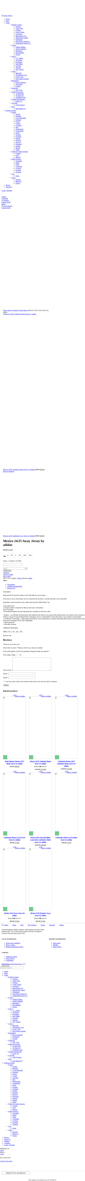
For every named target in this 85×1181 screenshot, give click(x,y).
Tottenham (15, 992)
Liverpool (15, 986)
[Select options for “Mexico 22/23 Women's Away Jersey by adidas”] (31, 909)
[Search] (82, 968)
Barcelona (15, 1003)
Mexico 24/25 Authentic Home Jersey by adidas (19, 469)
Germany (15, 1078)
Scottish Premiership (15, 1052)
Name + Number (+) (12, 561)
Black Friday (57, 947)
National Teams (18, 310)
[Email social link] (8, 13)
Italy (13, 1080)
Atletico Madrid (17, 1001)
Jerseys (10, 310)
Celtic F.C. (15, 1053)
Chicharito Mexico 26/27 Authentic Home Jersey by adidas (66, 763)
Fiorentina (15, 1014)
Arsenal (15, 979)
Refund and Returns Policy (14, 947)
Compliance (10, 960)
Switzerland (16, 1083)
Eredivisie (11, 1040)
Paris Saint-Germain (19, 1031)
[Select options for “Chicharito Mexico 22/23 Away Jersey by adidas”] (5, 833)
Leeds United (16, 984)
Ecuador (15, 1122)
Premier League (13, 977)
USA (14, 1108)
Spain (14, 1085)
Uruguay (15, 1124)
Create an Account (6, 1161)
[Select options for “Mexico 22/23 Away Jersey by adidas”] (5, 909)
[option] (7, 555)
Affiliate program (11, 957)
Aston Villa (16, 981)
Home (5, 310)
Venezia (15, 1020)
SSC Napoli (16, 1022)
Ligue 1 (10, 1024)
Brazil (14, 1115)
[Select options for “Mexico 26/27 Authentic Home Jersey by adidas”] (31, 757)
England (15, 1072)
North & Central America (16, 1104)
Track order (56, 943)
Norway (15, 1094)
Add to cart (7, 570)
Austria (14, 1067)
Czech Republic (17, 1070)
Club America (17, 1057)
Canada (14, 1106)
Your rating (7, 655)
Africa (10, 1130)
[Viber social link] (21, 13)
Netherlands (16, 1081)
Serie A (10, 1009)
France (14, 1074)
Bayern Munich (17, 1035)
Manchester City (17, 988)
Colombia (15, 1119)
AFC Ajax (15, 1042)
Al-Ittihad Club (17, 1050)
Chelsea (15, 983)
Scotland (15, 1089)
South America (13, 1111)
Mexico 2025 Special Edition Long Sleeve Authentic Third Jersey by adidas (40, 840)
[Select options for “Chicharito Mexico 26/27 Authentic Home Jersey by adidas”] (57, 757)
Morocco (15, 1134)
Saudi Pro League (14, 1044)
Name (5, 674)
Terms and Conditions (13, 943)
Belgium (15, 1068)
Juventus (15, 1018)
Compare (7, 1143)
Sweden (15, 1087)
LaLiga (10, 997)
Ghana (14, 1136)
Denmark (15, 1096)
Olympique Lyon (18, 1027)
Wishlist (55, 945)
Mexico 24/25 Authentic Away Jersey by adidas (19, 536)
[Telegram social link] (19, 13)
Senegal (15, 1132)
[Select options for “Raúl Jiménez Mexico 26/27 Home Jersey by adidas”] (5, 757)
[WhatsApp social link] (16, 13)
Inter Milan (16, 1016)
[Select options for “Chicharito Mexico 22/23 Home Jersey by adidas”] (57, 833)
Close (2, 1150)
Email (5, 677)
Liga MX (11, 1055)
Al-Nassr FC (16, 1048)
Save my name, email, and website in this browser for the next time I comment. (31, 681)
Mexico (26, 310)
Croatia (14, 1076)
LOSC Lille (16, 1029)
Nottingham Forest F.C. (20, 996)
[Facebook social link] (3, 13)
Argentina (15, 1113)
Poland (14, 1091)
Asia (9, 1126)
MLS (10, 1059)
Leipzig (14, 1039)
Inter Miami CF (17, 1061)
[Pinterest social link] (11, 13)
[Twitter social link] (5, 13)
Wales (14, 1102)
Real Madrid (16, 1005)
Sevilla (14, 1007)
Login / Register (9, 1145)
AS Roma (15, 1012)
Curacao (15, 1121)
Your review (7, 670)
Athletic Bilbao (17, 999)
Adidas (30, 578)
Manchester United (18, 990)
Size (4, 556)
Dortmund (15, 1037)
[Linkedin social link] (13, 13)
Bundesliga (12, 1033)
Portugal (15, 1093)
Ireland (14, 1100)
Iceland (14, 1098)
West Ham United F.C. (19, 994)
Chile (14, 1117)
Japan (14, 1128)
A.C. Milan (16, 1011)
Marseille (15, 1025)
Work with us (10, 958)
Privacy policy (10, 945)
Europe (10, 1065)
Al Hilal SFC (16, 1046)
